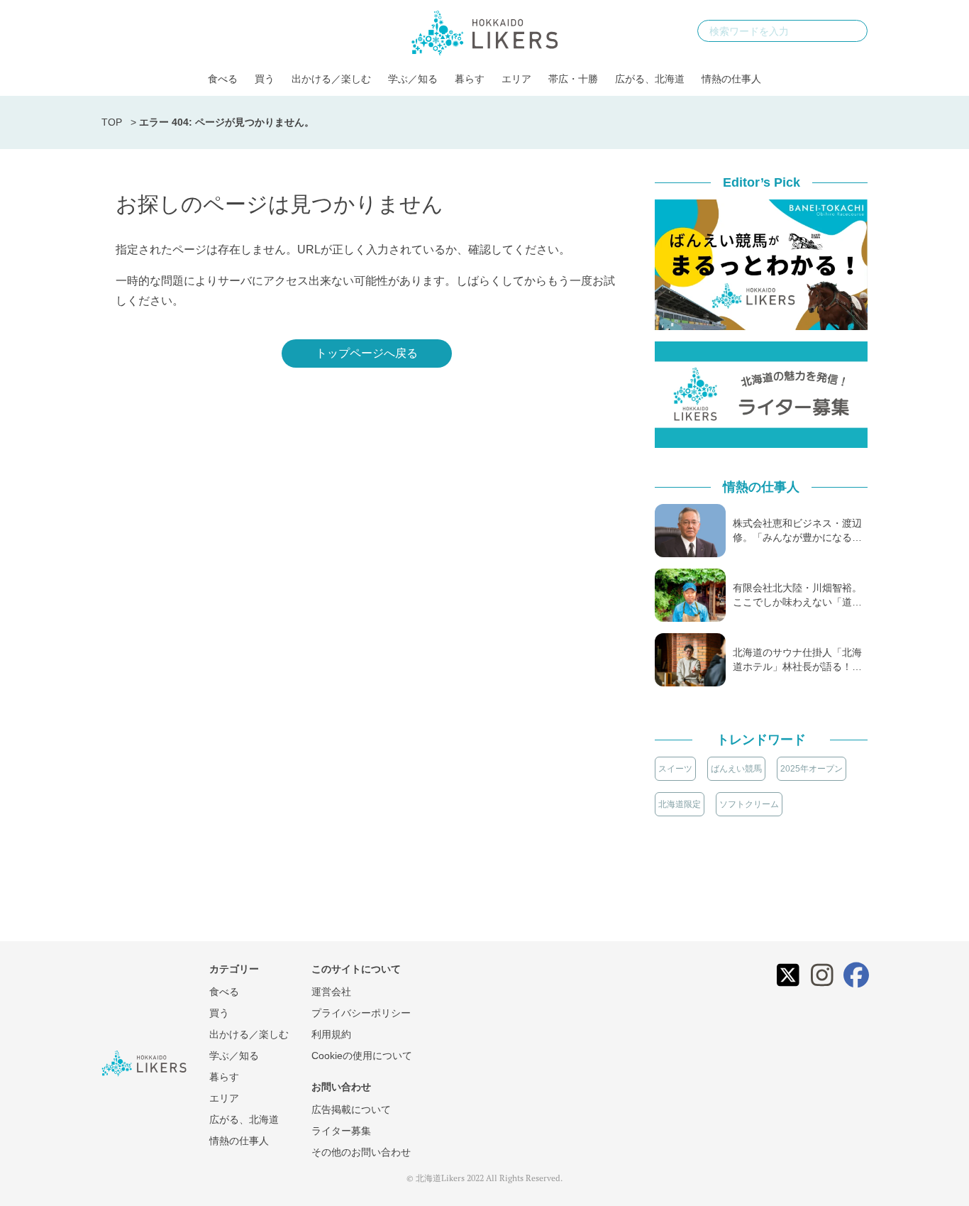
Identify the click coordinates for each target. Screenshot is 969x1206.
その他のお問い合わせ (361, 1152)
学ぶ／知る (413, 78)
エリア (516, 78)
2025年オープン (811, 769)
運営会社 (331, 991)
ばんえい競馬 (736, 769)
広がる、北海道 (650, 78)
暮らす (469, 78)
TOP (111, 122)
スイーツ (675, 769)
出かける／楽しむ (331, 78)
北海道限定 (679, 804)
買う (265, 78)
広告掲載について (351, 1109)
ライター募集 (341, 1130)
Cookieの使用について (361, 1055)
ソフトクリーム (749, 804)
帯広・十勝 (573, 78)
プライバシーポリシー (361, 1013)
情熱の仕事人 (731, 78)
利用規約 (331, 1034)
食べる (223, 78)
